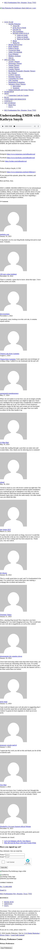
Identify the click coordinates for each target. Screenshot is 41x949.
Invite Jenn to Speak (19, 28)
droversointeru (5, 314)
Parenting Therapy (14, 76)
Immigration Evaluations (16, 82)
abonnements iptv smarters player (11, 656)
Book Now (12, 105)
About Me (16, 26)
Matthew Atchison (14, 56)
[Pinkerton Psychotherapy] (20, 12)
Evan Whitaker (13, 54)
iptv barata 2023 (5, 529)
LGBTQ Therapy (14, 75)
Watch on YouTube (23, 39)
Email (2, 857)
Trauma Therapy (13, 65)
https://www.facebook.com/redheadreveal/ (21, 158)
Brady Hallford (13, 46)
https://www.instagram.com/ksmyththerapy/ (21, 172)
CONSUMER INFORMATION (15, 99)
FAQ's (6, 906)
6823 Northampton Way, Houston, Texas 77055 (20, 2)
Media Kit (16, 43)
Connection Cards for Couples (18, 95)
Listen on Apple (22, 35)
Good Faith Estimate (17, 935)
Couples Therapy (14, 69)
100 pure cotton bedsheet (8, 274)
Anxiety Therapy (14, 61)
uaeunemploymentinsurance (9, 393)
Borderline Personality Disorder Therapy (21, 71)
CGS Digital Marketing (31, 933)
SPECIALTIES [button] (9, 60)
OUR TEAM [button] (8, 22)
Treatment (16, 88)
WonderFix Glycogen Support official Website (15, 826)
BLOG (6, 97)
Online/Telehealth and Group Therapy (21, 90)
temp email (3, 702)
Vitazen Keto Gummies (8, 359)
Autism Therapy (13, 67)
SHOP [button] (6, 93)
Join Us (10, 58)
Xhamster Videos (5, 615)
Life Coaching (13, 80)
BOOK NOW (9, 902)
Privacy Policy (5, 935)
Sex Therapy (12, 73)
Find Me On (17, 29)
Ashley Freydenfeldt (15, 52)
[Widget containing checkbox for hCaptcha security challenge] (16, 862)
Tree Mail (3, 785)
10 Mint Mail (4, 442)
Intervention (17, 86)
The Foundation (18, 31)
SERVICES (8, 904)
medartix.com (4, 234)
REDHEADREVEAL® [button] (21, 33)
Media (15, 41)
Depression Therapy (15, 63)
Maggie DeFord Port (15, 44)
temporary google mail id (8, 745)
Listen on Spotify (22, 37)
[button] (22, 103)
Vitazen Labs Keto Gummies (9, 354)
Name (2, 855)
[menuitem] (22, 3)
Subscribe (4, 867)
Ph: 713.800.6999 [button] (6, 887)
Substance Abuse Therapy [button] (17, 84)
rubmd (2, 482)
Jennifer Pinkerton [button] (14, 24)
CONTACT (8, 101)
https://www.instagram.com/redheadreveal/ (21, 154)
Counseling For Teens (15, 78)
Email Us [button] (3, 890)
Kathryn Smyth (13, 48)
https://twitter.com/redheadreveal (16, 161)
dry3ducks (3, 573)
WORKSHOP (9, 92)
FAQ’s (10, 107)
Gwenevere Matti (14, 50)
